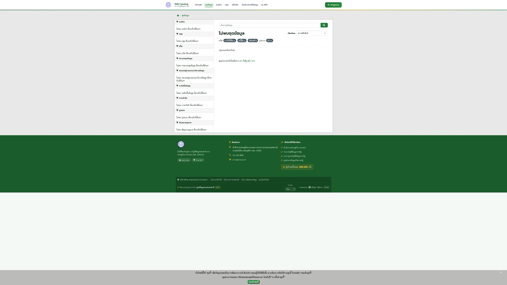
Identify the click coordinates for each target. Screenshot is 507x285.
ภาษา (290, 185)
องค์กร (219, 4)
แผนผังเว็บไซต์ (264, 180)
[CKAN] (312, 187)
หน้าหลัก (198, 4)
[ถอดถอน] (234, 41)
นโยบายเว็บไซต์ (216, 180)
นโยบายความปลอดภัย (231, 180)
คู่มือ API (250, 61)
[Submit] (324, 25)
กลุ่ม (227, 4)
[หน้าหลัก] (178, 15)
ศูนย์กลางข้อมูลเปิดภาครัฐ (293, 160)
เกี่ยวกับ (235, 4)
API (240, 61)
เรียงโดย (291, 33)
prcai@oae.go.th (239, 159)
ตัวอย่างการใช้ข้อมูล (250, 4)
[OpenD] (319, 187)
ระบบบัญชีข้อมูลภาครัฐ (292, 152)
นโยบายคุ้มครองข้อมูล (249, 180)
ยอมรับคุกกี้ (254, 281)
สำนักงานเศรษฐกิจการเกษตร (295, 147)
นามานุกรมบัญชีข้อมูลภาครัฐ (294, 156)
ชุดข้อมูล (209, 4)
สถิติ (265, 4)
